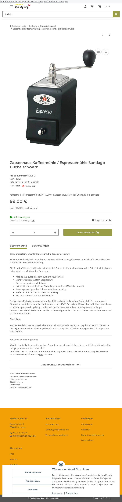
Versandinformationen (57, 435)
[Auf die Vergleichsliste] (98, 52)
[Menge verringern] (13, 232)
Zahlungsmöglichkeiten (57, 429)
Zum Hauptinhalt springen (13, 1)
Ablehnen (33, 489)
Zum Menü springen (57, 1)
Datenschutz (72, 493)
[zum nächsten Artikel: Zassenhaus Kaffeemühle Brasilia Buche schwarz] (103, 35)
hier (41, 354)
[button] (85, 6)
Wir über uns (52, 424)
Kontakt (13, 459)
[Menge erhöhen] (55, 232)
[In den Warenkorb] (12, 44)
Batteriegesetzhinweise (92, 435)
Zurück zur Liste (19, 26)
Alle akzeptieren (33, 472)
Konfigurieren (33, 481)
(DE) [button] (33, 220)
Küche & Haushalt (30, 181)
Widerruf (85, 429)
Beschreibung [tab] (18, 245)
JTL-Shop (106, 498)
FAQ (12, 454)
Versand (34, 208)
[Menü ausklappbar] (11, 5)
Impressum (57, 493)
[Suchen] (116, 14)
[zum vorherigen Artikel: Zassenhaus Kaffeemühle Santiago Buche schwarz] (109, 35)
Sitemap (14, 464)
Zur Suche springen (37, 1)
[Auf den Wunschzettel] (106, 52)
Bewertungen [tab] (40, 245)
